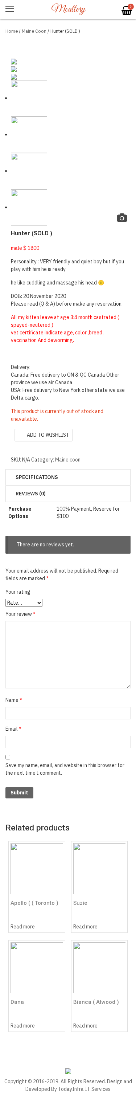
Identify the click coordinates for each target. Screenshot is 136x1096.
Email (13, 729)
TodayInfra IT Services (84, 1089)
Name (13, 700)
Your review (20, 614)
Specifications (37, 477)
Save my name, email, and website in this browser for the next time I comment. (64, 769)
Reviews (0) (31, 493)
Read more (23, 926)
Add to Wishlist (48, 435)
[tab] (68, 477)
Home (11, 31)
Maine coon (34, 31)
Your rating (17, 592)
